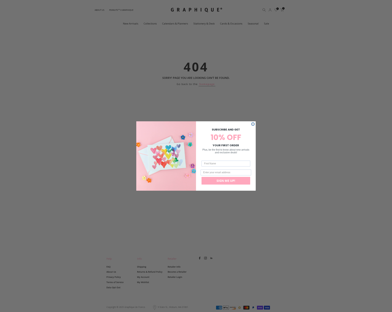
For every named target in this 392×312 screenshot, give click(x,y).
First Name (208, 158)
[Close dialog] (252, 124)
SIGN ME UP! (226, 181)
